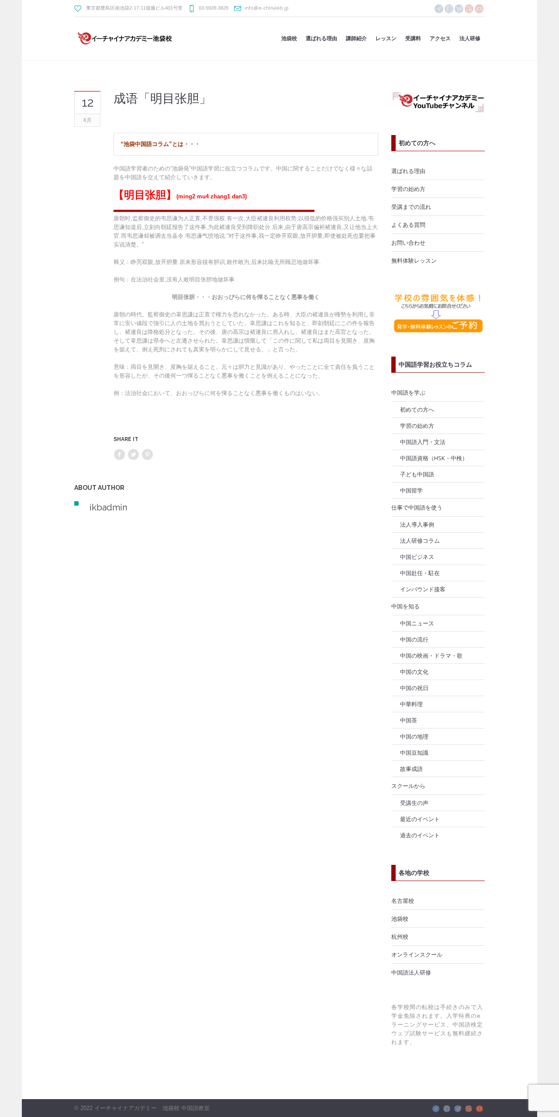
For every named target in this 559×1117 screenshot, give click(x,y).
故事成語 (411, 769)
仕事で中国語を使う (416, 507)
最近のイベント (420, 819)
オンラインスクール (416, 954)
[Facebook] (449, 8)
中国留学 (411, 490)
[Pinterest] (147, 455)
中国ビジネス (417, 557)
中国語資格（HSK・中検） (434, 458)
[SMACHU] (439, 8)
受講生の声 (414, 803)
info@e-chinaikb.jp (267, 7)
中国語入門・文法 (422, 442)
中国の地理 (414, 736)
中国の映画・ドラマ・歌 (431, 655)
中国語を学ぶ (408, 392)
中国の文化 (414, 672)
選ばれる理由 (408, 171)
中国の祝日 (414, 688)
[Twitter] (133, 455)
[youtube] (479, 8)
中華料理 (411, 704)
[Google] (469, 8)
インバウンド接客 (422, 589)
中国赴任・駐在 (420, 573)
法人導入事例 (417, 524)
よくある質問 (408, 225)
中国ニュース (417, 623)
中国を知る (405, 606)
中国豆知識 (414, 752)
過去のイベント (420, 835)
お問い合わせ (408, 242)
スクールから (408, 786)
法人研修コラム (420, 541)
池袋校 (399, 919)
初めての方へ (417, 409)
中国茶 (408, 720)
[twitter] (459, 8)
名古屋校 (402, 901)
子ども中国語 (417, 474)
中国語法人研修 (411, 972)
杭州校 (399, 936)
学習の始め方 (408, 189)
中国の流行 (414, 639)
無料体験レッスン (414, 260)
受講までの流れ (411, 207)
